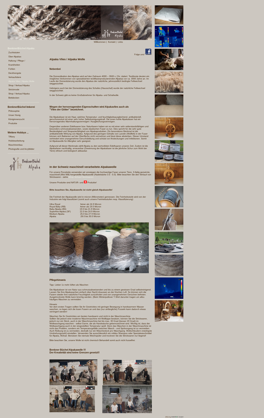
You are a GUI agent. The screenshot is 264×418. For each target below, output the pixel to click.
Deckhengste (14, 73)
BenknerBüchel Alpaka (21, 48)
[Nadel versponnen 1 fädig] (169, 206)
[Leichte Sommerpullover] (127, 412)
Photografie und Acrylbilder (21, 149)
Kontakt (111, 42)
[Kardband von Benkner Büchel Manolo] (169, 275)
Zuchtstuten (14, 52)
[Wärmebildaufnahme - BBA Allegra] (169, 298)
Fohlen (11, 69)
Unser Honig (14, 115)
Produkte (12, 123)
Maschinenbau (15, 145)
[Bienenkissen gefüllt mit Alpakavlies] (169, 23)
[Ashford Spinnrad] (169, 321)
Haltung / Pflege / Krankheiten (16, 62)
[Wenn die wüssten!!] (169, 252)
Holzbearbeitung (16, 140)
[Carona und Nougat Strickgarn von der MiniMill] (169, 229)
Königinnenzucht (16, 119)
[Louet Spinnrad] (169, 183)
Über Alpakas (14, 56)
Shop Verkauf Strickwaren (81, 177)
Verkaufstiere (14, 77)
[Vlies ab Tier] (169, 92)
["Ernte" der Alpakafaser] (169, 69)
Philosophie (14, 111)
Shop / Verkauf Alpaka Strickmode (19, 87)
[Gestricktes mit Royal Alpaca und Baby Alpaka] (73, 384)
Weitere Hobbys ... (18, 132)
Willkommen (100, 42)
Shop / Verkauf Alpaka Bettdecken (19, 95)
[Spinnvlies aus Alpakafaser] (169, 115)
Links (120, 42)
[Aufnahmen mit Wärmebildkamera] (169, 46)
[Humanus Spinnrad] (169, 138)
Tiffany (11, 136)
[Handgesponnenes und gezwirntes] (169, 161)
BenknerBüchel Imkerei (21, 107)
